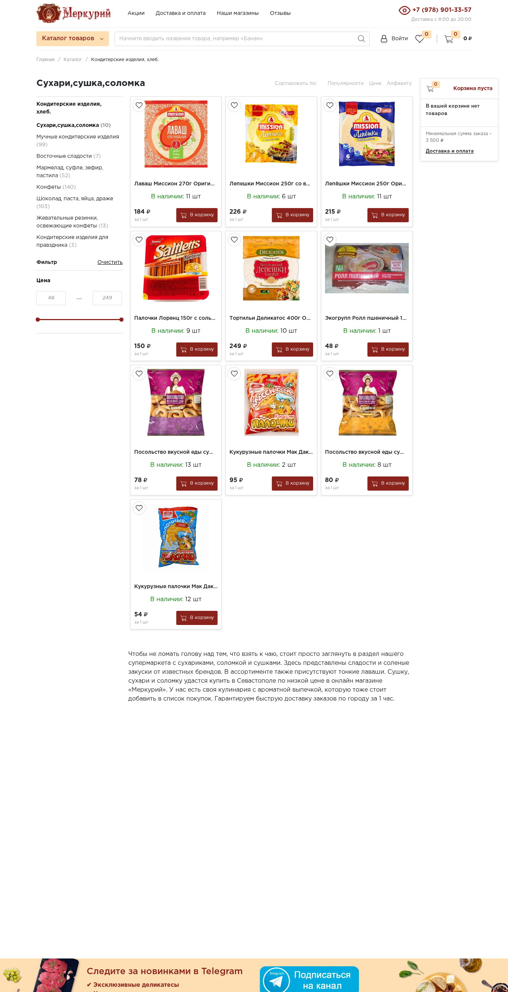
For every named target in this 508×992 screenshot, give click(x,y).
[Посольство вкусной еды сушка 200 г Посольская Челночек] (367, 402)
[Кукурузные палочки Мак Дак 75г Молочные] (176, 536)
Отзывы (280, 13)
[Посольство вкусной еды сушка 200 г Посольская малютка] (176, 402)
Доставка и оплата (181, 13)
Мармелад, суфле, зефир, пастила (69, 172)
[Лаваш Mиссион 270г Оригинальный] (176, 134)
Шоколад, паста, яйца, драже (74, 203)
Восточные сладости (68, 156)
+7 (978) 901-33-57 (442, 10)
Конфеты (56, 187)
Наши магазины (238, 13)
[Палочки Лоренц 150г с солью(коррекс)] (176, 268)
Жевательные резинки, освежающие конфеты (72, 222)
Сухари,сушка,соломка (73, 125)
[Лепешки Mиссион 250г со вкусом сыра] (271, 134)
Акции (136, 13)
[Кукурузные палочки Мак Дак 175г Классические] (271, 402)
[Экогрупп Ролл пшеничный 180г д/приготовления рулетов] (367, 268)
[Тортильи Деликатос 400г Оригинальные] (271, 268)
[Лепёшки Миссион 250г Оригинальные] (367, 134)
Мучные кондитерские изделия (77, 141)
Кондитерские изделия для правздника (72, 241)
